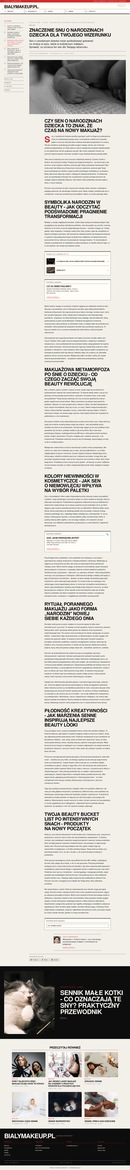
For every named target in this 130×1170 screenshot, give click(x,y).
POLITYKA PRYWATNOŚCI (42, 1148)
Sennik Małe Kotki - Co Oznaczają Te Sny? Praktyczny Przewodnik (91, 1002)
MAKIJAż (6, 1145)
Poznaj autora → (69, 947)
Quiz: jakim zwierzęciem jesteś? (63, 537)
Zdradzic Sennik (93, 1081)
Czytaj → (63, 1018)
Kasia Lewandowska (41, 53)
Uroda (50, 11)
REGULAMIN (38, 1150)
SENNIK (6, 1152)
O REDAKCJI (38, 1145)
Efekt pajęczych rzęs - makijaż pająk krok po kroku (28, 1082)
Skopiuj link (8, 79)
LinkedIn (7, 90)
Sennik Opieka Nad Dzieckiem (100, 1121)
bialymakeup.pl (21, 6)
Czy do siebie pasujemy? (59, 286)
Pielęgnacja (32, 11)
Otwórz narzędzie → (53, 297)
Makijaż (10, 11)
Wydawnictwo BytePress (61, 1168)
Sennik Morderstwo (59, 1121)
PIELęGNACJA (8, 1148)
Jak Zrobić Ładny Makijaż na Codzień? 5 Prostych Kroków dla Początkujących (64, 1083)
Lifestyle (92, 11)
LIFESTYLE (7, 1155)
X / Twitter (8, 86)
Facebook (7, 82)
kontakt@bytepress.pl (72, 1145)
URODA (6, 1150)
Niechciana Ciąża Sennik (25, 1121)
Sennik (70, 11)
